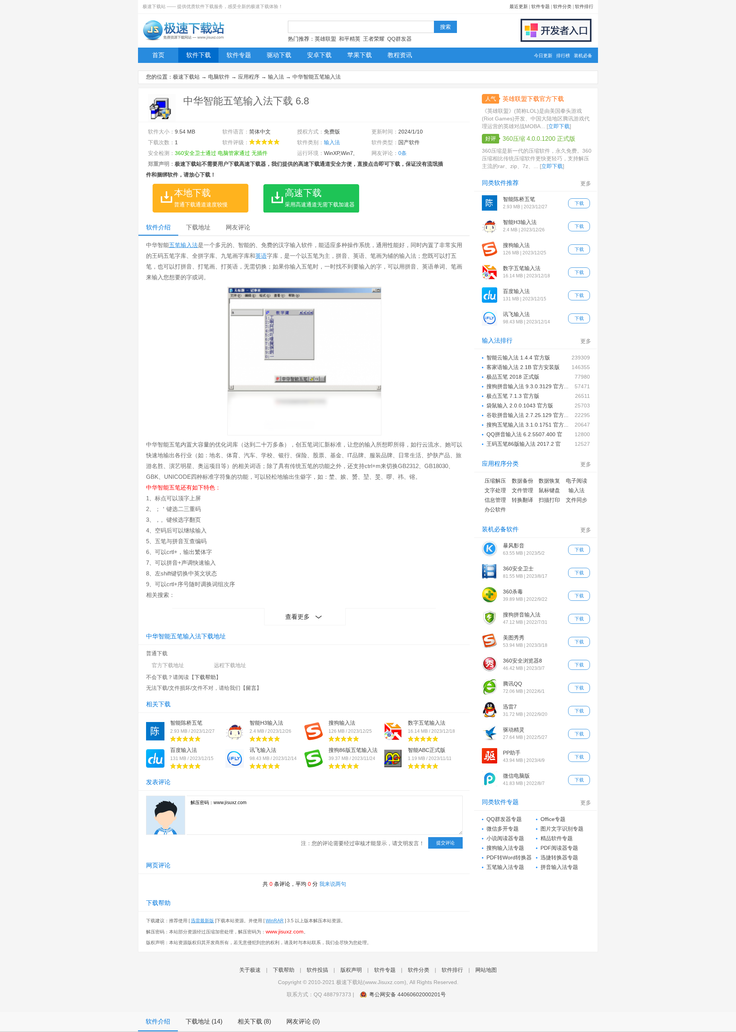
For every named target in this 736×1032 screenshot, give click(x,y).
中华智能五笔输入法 (316, 77)
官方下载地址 (168, 665)
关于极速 (250, 970)
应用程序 (249, 77)
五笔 (175, 245)
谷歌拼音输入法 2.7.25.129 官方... (527, 415)
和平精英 (349, 39)
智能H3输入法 (266, 723)
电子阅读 (576, 481)
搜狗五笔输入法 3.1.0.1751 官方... (527, 425)
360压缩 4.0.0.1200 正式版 (539, 138)
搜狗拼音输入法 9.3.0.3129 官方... (527, 386)
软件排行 (584, 6)
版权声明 (351, 970)
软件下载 (198, 55)
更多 (585, 183)
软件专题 (540, 6)
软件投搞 (317, 970)
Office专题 (552, 819)
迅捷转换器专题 (559, 857)
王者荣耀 (373, 39)
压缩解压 (495, 481)
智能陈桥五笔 (186, 723)
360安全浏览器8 (522, 661)
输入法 (276, 77)
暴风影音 (513, 545)
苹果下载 (359, 55)
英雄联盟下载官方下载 (533, 99)
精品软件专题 (556, 838)
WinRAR (275, 920)
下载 (579, 203)
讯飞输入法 (263, 750)
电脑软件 (219, 77)
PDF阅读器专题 (559, 848)
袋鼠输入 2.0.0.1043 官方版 (519, 405)
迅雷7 (510, 707)
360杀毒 (513, 592)
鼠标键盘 (549, 490)
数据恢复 (549, 481)
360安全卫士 (518, 568)
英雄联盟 (325, 39)
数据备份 (522, 481)
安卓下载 (319, 55)
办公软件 (495, 509)
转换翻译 (522, 500)
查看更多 (297, 616)
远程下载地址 (230, 665)
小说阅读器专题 (505, 838)
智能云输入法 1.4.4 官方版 (518, 357)
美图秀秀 (513, 638)
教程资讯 (400, 55)
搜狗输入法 (342, 723)
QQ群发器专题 (504, 819)
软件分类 (562, 6)
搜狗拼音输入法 (521, 615)
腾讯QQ (512, 684)
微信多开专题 (502, 829)
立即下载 (559, 126)
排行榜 (563, 55)
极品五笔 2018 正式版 (512, 377)
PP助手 (512, 753)
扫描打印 (549, 500)
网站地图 (486, 970)
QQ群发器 (399, 39)
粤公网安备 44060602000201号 (407, 994)
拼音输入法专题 (559, 867)
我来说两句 (332, 884)
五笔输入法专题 (505, 867)
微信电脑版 (516, 776)
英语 (261, 255)
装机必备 (583, 55)
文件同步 (576, 500)
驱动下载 (279, 55)
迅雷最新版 (202, 920)
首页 (158, 55)
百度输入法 (183, 750)
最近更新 (518, 6)
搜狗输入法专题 (505, 848)
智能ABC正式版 (426, 750)
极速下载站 (186, 77)
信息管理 (495, 500)
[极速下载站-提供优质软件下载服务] (183, 40)
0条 (402, 153)
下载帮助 (205, 677)
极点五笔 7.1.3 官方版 (512, 396)
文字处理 (495, 490)
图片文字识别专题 (561, 829)
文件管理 (522, 490)
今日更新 (543, 55)
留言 (251, 688)
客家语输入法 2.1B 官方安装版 (523, 367)
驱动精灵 (513, 730)
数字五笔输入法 (426, 723)
